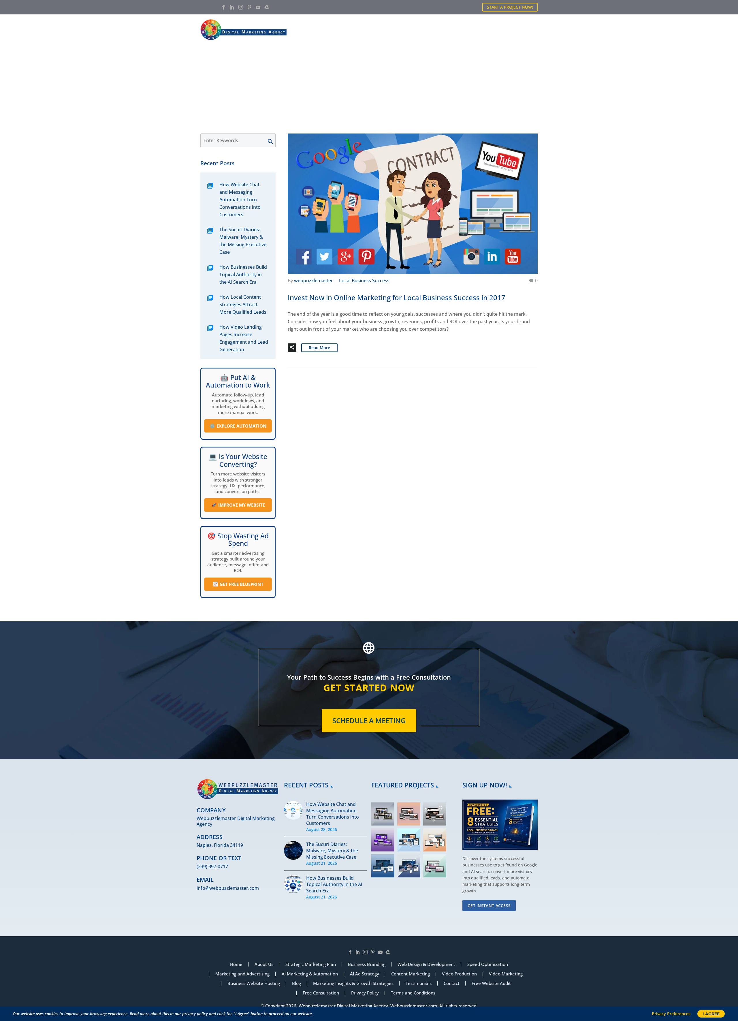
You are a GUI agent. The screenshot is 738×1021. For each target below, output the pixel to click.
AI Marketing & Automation (310, 974)
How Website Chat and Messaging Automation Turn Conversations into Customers (240, 199)
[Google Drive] (266, 7)
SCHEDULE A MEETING (369, 720)
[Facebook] (223, 7)
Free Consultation (321, 993)
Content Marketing (410, 974)
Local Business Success (364, 280)
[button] (292, 347)
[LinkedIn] (232, 7)
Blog (499, 30)
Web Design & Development (426, 964)
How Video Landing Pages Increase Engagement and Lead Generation (243, 338)
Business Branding (366, 964)
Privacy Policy (365, 993)
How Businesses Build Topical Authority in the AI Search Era (243, 274)
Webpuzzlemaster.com (413, 1006)
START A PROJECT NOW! (510, 7)
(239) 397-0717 (212, 866)
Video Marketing (506, 974)
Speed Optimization (487, 964)
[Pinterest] (249, 7)
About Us (373, 30)
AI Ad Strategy (364, 974)
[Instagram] (240, 7)
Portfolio (439, 30)
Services (406, 30)
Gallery (473, 30)
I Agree (711, 1013)
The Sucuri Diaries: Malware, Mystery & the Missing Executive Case (242, 240)
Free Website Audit (491, 983)
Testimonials (419, 983)
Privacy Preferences (671, 1013)
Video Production (459, 974)
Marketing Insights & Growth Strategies (353, 983)
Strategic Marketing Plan (310, 964)
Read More (319, 347)
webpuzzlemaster (313, 280)
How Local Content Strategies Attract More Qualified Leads (242, 304)
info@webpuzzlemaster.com (228, 888)
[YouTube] (258, 7)
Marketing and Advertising (242, 974)
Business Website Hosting (253, 983)
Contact (527, 30)
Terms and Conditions (413, 993)
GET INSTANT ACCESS (489, 905)
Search (273, 140)
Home (344, 30)
